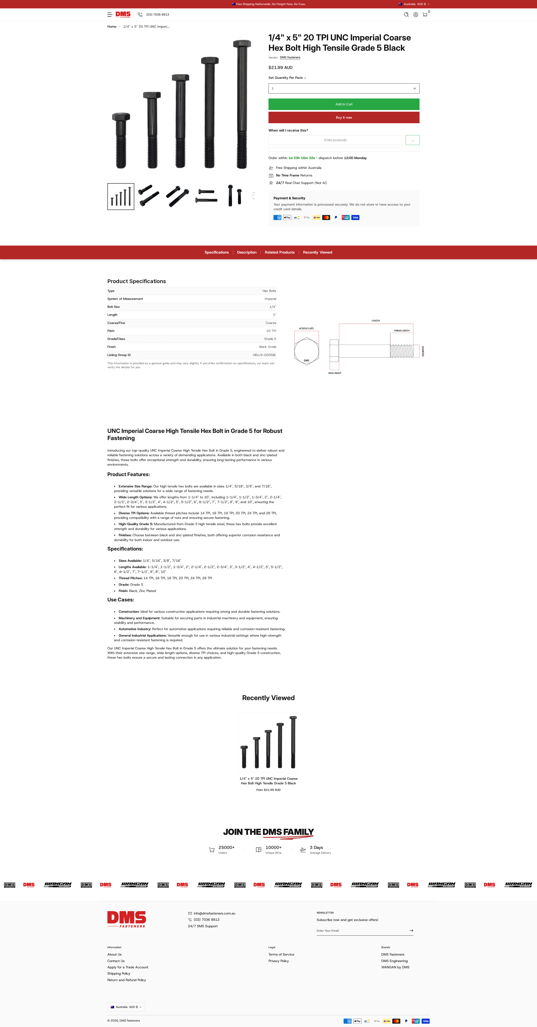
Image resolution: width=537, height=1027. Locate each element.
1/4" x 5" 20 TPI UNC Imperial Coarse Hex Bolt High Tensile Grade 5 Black (269, 780)
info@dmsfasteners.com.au (214, 913)
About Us (114, 954)
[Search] (406, 14)
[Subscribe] (409, 931)
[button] (406, 14)
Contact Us (116, 961)
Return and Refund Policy (126, 980)
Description (247, 252)
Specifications (217, 252)
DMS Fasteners (290, 57)
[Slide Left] (204, 4)
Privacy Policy (278, 961)
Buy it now (344, 117)
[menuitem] (187, 954)
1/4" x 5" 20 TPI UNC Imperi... (146, 26)
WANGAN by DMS (395, 967)
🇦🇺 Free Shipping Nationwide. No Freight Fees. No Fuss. (268, 4)
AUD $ (415, 4)
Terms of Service (281, 954)
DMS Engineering (394, 961)
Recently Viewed (317, 252)
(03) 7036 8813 (206, 919)
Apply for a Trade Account (127, 967)
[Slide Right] (332, 4)
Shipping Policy (118, 973)
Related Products (280, 252)
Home (111, 26)
